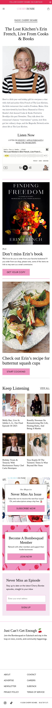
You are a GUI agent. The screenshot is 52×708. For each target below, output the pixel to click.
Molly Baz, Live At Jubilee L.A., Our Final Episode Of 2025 (12, 423)
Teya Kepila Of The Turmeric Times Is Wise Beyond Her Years (37, 463)
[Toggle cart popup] (48, 9)
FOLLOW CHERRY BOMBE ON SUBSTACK (26, 2)
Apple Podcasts (35, 140)
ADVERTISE (9, 681)
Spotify (21, 140)
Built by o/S (43, 702)
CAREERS (31, 681)
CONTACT (31, 675)
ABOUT (7, 675)
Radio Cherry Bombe (26, 20)
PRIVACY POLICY (11, 692)
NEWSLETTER (10, 686)
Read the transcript (26, 143)
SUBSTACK (31, 686)
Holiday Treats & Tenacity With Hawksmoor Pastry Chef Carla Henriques (13, 464)
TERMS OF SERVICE (36, 692)
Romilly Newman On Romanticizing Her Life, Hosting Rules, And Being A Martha (37, 424)
